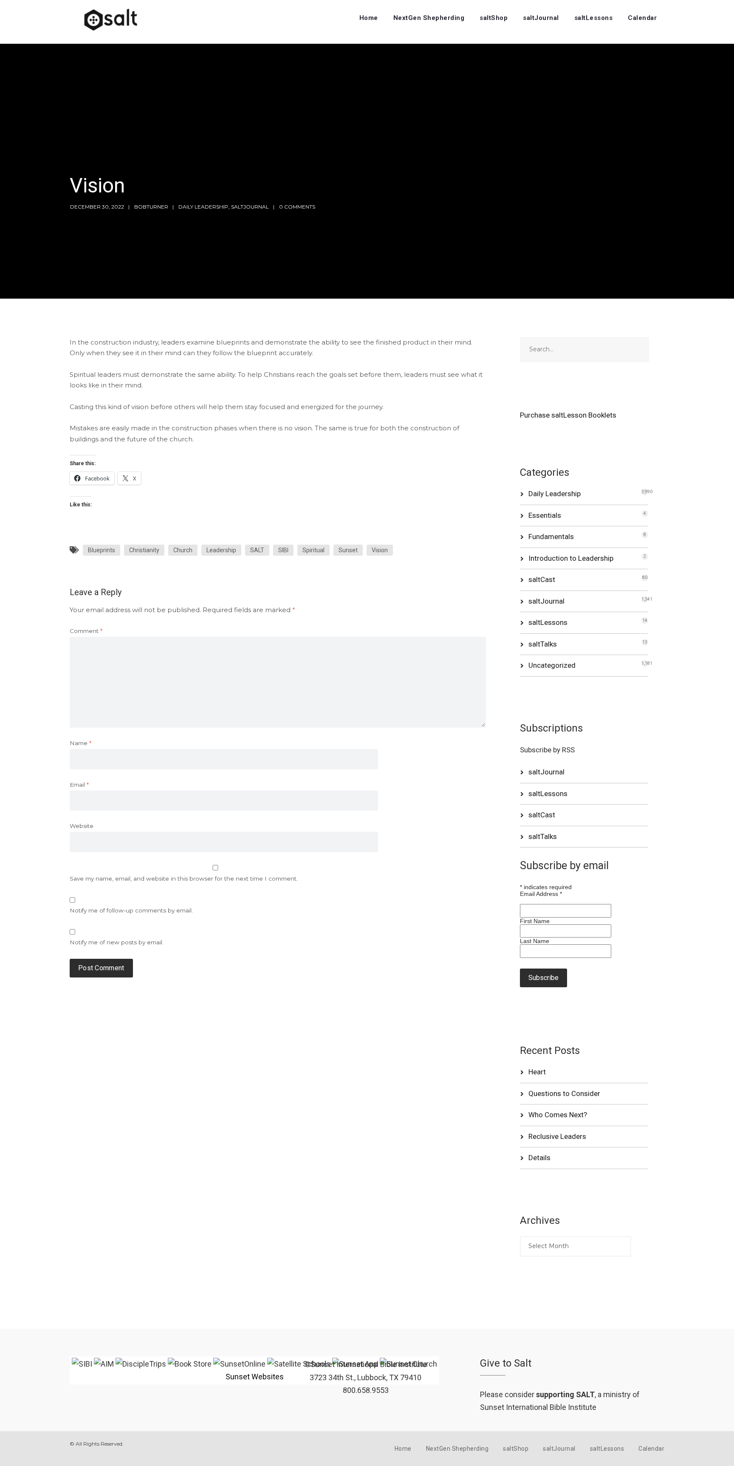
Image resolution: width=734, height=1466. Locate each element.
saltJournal (541, 18)
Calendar (642, 18)
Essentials (544, 515)
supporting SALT (565, 1394)
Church (182, 550)
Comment (86, 630)
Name (80, 743)
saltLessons (593, 18)
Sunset (348, 550)
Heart (537, 1072)
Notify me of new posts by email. (117, 942)
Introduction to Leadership (570, 558)
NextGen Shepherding (429, 18)
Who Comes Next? (557, 1114)
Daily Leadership (203, 206)
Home (368, 18)
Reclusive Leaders (557, 1136)
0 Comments (297, 206)
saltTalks (542, 644)
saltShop (494, 18)
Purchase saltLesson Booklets (568, 415)
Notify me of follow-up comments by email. (131, 910)
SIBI (283, 550)
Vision (380, 550)
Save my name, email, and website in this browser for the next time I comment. (184, 878)
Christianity (144, 550)
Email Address (541, 893)
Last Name (534, 941)
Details (539, 1157)
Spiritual (313, 550)
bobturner (151, 206)
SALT (257, 550)
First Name (535, 921)
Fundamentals (551, 536)
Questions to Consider (564, 1093)
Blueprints (101, 550)
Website (81, 825)
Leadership (221, 550)
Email (79, 784)
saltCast (541, 579)
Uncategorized (552, 665)
